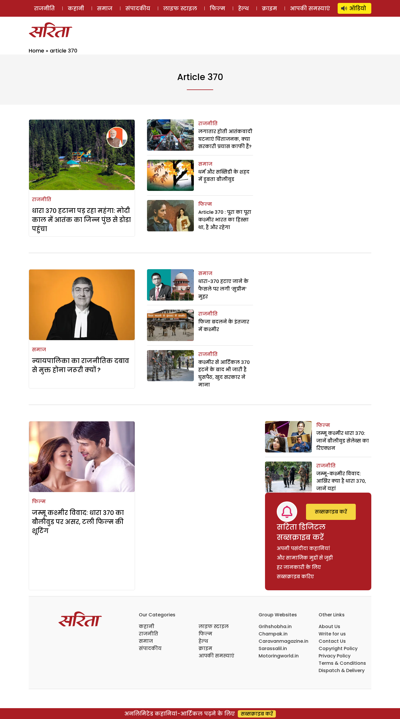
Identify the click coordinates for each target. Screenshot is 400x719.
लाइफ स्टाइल (180, 8)
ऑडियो (357, 8)
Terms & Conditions (342, 663)
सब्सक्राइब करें (331, 511)
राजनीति (44, 8)
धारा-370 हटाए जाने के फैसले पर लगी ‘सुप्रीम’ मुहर (223, 289)
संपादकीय (137, 8)
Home (36, 50)
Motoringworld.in (279, 655)
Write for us (332, 633)
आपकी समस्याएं (310, 8)
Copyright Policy (338, 648)
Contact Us (332, 641)
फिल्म (217, 8)
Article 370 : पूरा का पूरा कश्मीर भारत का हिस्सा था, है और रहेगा (224, 219)
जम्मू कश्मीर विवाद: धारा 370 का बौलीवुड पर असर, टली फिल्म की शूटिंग (78, 521)
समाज (104, 8)
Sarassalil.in (273, 648)
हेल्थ (243, 8)
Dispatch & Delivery (342, 670)
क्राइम (269, 8)
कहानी (76, 8)
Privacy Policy (335, 655)
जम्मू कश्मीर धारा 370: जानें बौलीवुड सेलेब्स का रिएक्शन (342, 441)
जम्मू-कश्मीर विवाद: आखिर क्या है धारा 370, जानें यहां (341, 481)
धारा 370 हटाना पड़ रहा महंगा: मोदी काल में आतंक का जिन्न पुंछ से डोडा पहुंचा (81, 219)
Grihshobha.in (275, 626)
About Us (329, 626)
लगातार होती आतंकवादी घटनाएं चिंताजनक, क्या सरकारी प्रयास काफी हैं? (225, 139)
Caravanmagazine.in (283, 641)
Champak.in (273, 633)
